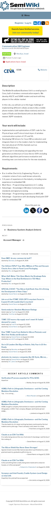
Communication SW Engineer (16, 46)
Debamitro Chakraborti (28, 467)
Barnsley (12, 261)
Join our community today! (25, 32)
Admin (6, 48)
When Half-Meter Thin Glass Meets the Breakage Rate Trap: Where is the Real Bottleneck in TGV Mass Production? (23, 278)
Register (19, 23)
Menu (27, 15)
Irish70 (13, 324)
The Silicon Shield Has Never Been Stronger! (19, 447)
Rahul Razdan (31, 396)
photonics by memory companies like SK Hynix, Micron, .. (24, 357)
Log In (28, 23)
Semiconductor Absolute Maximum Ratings (19, 310)
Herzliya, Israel (22, 54)
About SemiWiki (36, 504)
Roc (10, 271)
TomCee (11, 314)
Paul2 (13, 312)
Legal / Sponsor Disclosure (19, 504)
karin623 (12, 339)
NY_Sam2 (12, 362)
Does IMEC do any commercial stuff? (16, 258)
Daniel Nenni (13, 294)
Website (43, 70)
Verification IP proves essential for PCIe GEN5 (20, 378)
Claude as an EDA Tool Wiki (12, 435)
